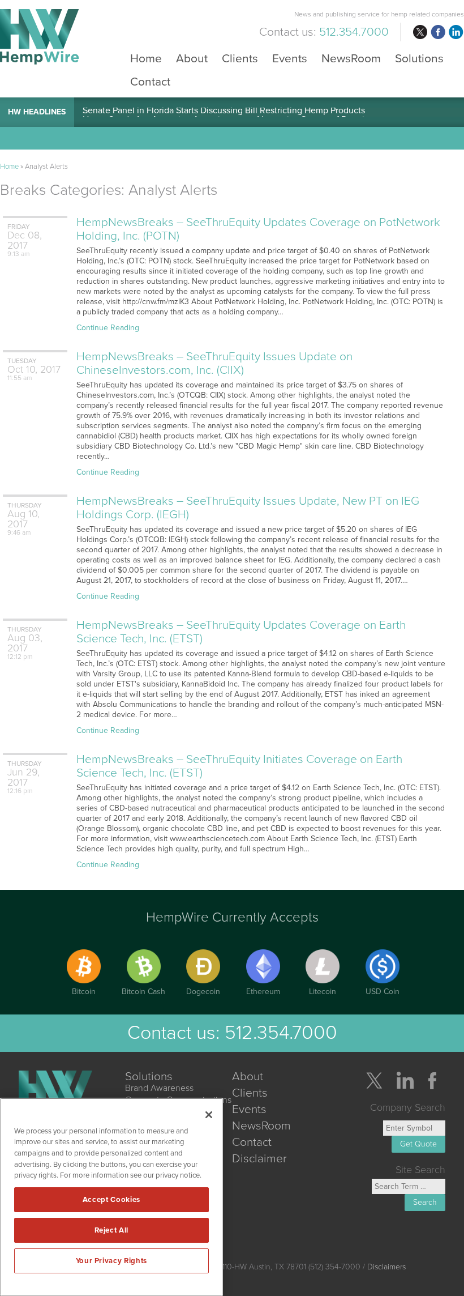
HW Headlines (37, 112)
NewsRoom (351, 58)
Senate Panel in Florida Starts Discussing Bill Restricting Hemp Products (224, 112)
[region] (111, 1197)
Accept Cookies (111, 1199)
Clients (240, 58)
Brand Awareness (159, 1088)
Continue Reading (107, 327)
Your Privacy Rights (111, 1260)
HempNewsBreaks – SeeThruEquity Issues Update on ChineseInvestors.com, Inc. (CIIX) (214, 363)
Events (289, 58)
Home (146, 58)
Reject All (111, 1230)
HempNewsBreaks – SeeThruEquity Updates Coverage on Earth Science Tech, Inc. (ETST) (241, 632)
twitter (420, 32)
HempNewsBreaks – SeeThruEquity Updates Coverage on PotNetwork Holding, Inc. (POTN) (258, 229)
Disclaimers (386, 1267)
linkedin (456, 32)
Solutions (419, 58)
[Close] (208, 1114)
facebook (438, 32)
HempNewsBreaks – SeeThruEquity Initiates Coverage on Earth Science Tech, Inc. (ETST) (239, 766)
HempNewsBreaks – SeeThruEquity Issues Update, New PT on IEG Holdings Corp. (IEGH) (247, 508)
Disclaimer (259, 1159)
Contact (150, 81)
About (192, 58)
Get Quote (418, 1144)
